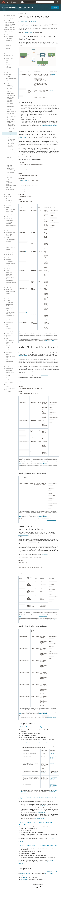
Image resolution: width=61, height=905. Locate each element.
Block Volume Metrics (49, 340)
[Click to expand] (37, 56)
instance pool (24, 180)
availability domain (25, 164)
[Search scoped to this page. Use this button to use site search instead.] (35, 2)
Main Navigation (8, 2)
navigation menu (29, 729)
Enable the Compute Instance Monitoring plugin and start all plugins (53, 756)
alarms (26, 21)
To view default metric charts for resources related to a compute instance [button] (37, 797)
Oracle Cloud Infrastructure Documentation (17, 7)
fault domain (24, 169)
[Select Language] (57, 2)
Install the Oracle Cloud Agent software (53, 778)
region (23, 185)
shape (22, 201)
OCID (22, 196)
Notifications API (24, 879)
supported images (44, 772)
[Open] (3, 13)
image (28, 175)
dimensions (37, 159)
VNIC (20, 336)
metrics (22, 21)
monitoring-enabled (23, 137)
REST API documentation (52, 871)
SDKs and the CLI (49, 873)
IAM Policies (44, 115)
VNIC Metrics (54, 95)
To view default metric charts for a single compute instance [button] (36, 727)
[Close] (3, 32)
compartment (33, 114)
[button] (37, 56)
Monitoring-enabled (28, 32)
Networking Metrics (43, 336)
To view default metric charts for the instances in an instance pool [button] (38, 845)
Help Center (15, 2)
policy (27, 107)
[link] (29, 2)
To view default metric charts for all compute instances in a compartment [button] (35, 823)
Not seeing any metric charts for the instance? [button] (37, 742)
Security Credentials (25, 873)
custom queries (44, 156)
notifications (33, 21)
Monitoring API (24, 877)
